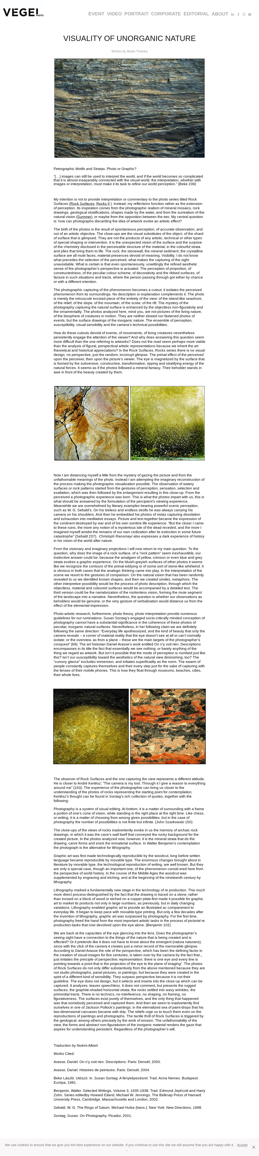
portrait (136, 13)
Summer (84, 217)
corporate (166, 13)
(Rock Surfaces (81, 204)
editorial (196, 13)
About (220, 14)
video (114, 13)
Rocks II (103, 204)
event (96, 13)
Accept (242, 1145)
